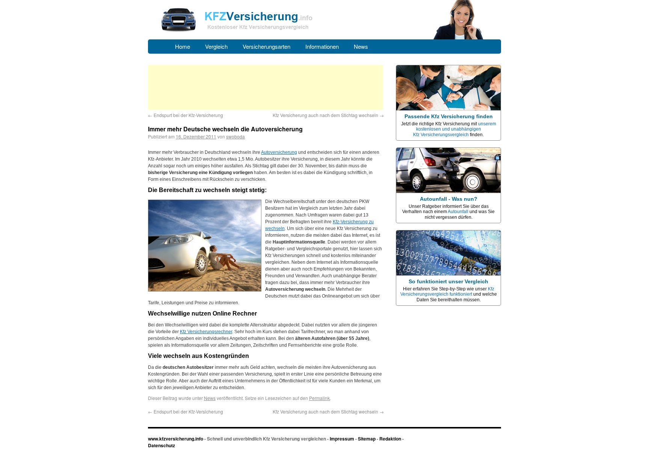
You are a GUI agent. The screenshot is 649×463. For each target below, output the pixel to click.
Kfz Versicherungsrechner (206, 331)
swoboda (235, 136)
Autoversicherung (279, 152)
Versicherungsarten (266, 46)
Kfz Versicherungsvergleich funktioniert (447, 291)
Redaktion (390, 438)
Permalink (319, 398)
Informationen (322, 46)
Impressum (342, 438)
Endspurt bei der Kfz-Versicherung (185, 115)
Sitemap (367, 438)
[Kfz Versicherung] (324, 38)
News (361, 46)
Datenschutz (161, 445)
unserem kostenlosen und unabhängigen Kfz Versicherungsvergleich (454, 129)
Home (182, 46)
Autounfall (458, 211)
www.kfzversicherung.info (175, 438)
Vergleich (216, 46)
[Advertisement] (265, 87)
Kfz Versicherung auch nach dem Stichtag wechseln (328, 115)
